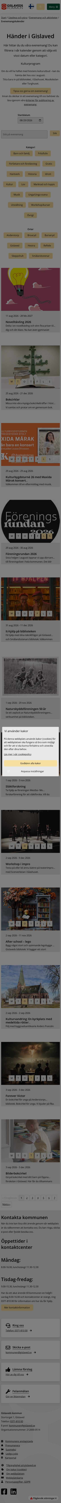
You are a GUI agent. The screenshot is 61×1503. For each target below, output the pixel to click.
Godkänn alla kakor (30, 763)
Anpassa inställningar (32, 771)
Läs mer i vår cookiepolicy (17, 754)
